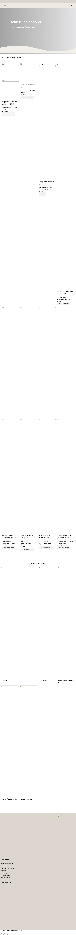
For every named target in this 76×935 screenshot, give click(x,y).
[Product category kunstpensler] (38, 682)
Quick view (4, 99)
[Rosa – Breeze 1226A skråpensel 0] (65, 119)
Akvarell (70, 541)
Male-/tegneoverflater (44, 187)
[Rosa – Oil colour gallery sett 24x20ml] (28, 362)
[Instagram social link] (39, 2)
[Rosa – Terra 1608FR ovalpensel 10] (47, 362)
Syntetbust (67, 299)
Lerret (51, 187)
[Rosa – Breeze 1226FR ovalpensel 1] (10, 362)
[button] (8, 114)
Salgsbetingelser (6, 934)
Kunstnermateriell (7, 107)
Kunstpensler (60, 299)
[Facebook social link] (37, 2)
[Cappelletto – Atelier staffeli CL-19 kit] (10, 71)
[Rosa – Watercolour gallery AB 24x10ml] (65, 362)
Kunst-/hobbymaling (25, 543)
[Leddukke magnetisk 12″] (28, 71)
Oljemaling (23, 545)
